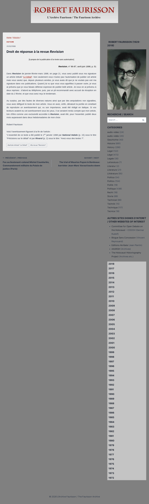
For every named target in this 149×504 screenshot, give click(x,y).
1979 (111, 445)
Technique (112, 207)
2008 (111, 310)
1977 (111, 454)
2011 (111, 296)
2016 (111, 273)
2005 (111, 324)
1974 (111, 468)
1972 (111, 477)
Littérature (112, 173)
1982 (111, 431)
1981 (111, 436)
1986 (111, 412)
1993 (111, 380)
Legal (110, 151)
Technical (112, 200)
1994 (111, 375)
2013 (111, 287)
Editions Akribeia (120, 245)
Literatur (111, 166)
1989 (111, 398)
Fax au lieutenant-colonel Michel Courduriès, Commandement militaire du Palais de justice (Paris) (26, 163)
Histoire (10, 42)
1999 (111, 352)
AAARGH (116, 249)
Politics (110, 181)
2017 (111, 268)
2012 (111, 291)
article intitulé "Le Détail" (17, 145)
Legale (110, 158)
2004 (111, 329)
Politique (111, 188)
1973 (111, 473)
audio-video (113, 132)
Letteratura (112, 162)
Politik (110, 185)
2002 (111, 338)
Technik (111, 204)
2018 (111, 263)
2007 (111, 315)
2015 (111, 277)
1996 (111, 366)
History (110, 147)
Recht (110, 192)
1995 (111, 370)
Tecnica (111, 211)
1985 (111, 417)
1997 (111, 361)
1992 (111, 384)
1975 (111, 463)
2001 (111, 343)
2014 (111, 282)
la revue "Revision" (38, 145)
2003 (111, 333)
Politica (110, 177)
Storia (110, 196)
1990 (111, 394)
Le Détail (27, 77)
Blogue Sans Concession (124, 237)
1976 (111, 459)
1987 (111, 408)
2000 (111, 347)
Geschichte (112, 140)
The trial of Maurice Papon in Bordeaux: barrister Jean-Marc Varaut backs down (79, 162)
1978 (111, 450)
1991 (111, 389)
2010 (111, 301)
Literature (112, 170)
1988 (111, 403)
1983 (111, 426)
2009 (111, 305)
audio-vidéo (113, 136)
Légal (110, 155)
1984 (111, 422)
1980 (111, 440)
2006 (111, 319)
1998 (111, 356)
